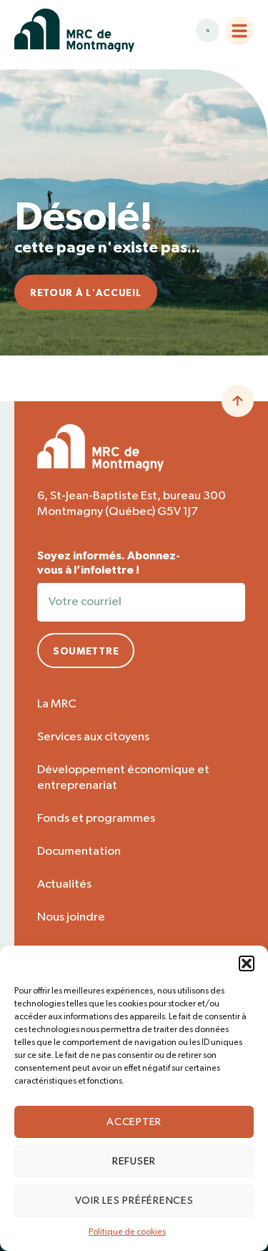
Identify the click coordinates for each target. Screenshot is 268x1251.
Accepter (134, 1122)
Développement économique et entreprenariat (123, 778)
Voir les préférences (134, 1200)
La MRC (56, 704)
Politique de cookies (127, 1232)
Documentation (79, 851)
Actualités (64, 884)
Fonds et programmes (96, 819)
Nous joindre (71, 917)
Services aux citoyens (93, 737)
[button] (246, 963)
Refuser (134, 1161)
